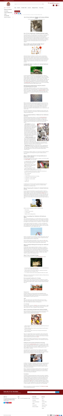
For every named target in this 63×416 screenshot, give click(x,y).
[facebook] (7, 402)
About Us (18, 7)
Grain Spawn (6, 11)
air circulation (42, 192)
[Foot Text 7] (33, 412)
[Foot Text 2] (25, 412)
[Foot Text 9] (36, 412)
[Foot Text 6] (31, 412)
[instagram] (6, 402)
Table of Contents (17, 11)
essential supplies (27, 159)
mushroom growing (33, 344)
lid (44, 240)
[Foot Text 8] (34, 412)
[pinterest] (11, 402)
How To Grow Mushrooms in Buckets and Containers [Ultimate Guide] (36, 18)
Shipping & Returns (35, 7)
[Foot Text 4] (28, 412)
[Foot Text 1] (23, 412)
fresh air (35, 305)
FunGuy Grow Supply (44, 386)
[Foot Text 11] (39, 412)
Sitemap (43, 408)
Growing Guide (6, 15)
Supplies (5, 14)
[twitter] (4, 402)
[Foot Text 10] (37, 412)
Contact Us (29, 7)
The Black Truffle (24, 7)
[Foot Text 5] (29, 412)
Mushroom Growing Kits (8, 9)
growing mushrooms (43, 117)
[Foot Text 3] (26, 412)
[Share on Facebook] (20, 13)
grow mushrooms (40, 256)
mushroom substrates (42, 90)
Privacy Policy (41, 7)
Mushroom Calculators (7, 17)
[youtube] (9, 402)
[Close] (62, 0)
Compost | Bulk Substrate (8, 12)
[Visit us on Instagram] (14, 13)
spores (38, 336)
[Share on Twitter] (18, 13)
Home (15, 7)
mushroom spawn (27, 82)
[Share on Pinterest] (16, 13)
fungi (31, 380)
